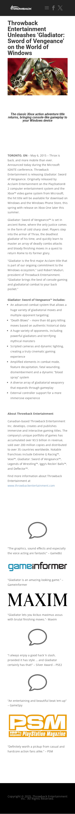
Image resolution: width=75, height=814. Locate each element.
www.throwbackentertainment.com (31, 485)
